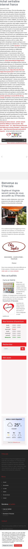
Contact (4, 498)
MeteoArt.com (16, 442)
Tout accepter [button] (18, 545)
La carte (5, 488)
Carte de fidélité (9, 280)
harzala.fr (17, 45)
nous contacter (14, 271)
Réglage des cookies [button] (7, 545)
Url (11, 125)
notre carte (4, 271)
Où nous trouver (6, 494)
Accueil (4, 482)
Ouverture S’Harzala (10, 301)
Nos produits (5, 485)
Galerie (4, 491)
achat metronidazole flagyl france (14, 60)
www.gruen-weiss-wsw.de (7, 121)
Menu (3, 140)
